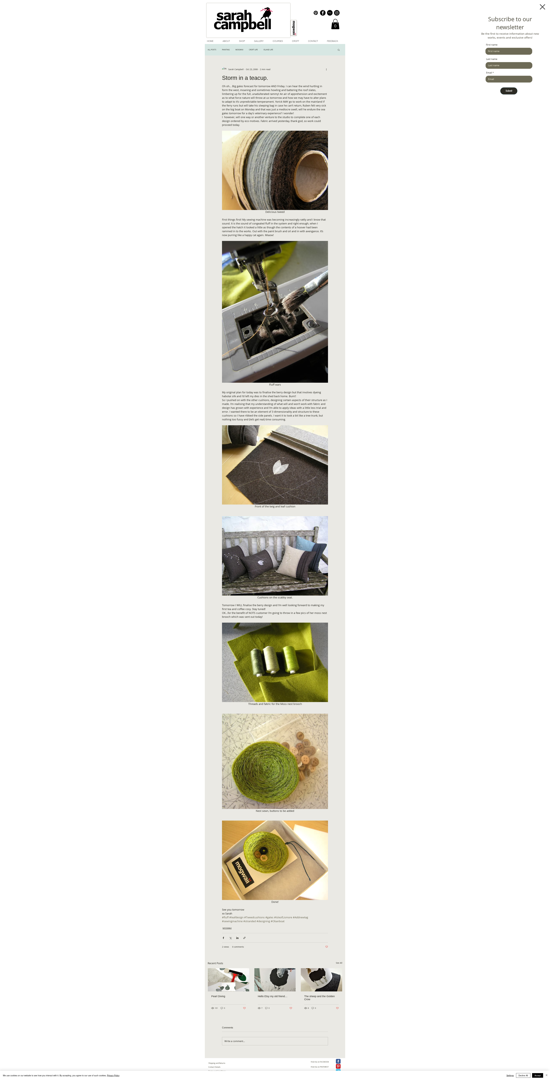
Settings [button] (510, 1075)
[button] (542, 7)
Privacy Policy (113, 1075)
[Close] (546, 1075)
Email (489, 73)
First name (491, 45)
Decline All (523, 1075)
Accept (538, 1075)
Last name (491, 59)
